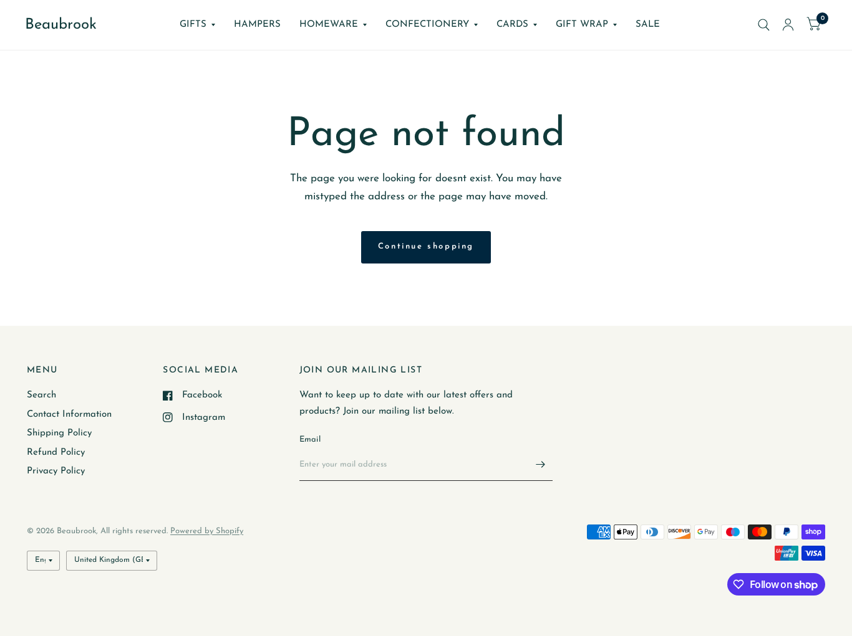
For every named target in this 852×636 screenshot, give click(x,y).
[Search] (764, 25)
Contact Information (69, 414)
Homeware (328, 24)
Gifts (193, 24)
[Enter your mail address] (540, 465)
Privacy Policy (56, 471)
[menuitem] (197, 25)
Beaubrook (61, 24)
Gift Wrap (582, 24)
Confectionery (427, 24)
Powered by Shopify (206, 531)
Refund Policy (56, 452)
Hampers (257, 24)
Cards (512, 24)
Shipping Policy (59, 433)
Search (41, 395)
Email (310, 439)
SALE (648, 24)
